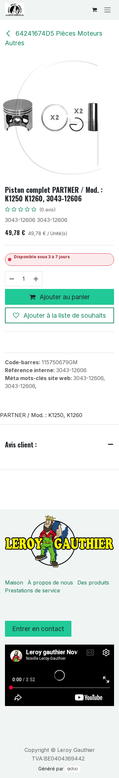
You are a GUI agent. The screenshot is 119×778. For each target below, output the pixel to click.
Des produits (93, 582)
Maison (14, 582)
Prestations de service (32, 590)
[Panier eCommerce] (94, 9)
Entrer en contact (38, 629)
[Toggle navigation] (107, 10)
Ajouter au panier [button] (64, 297)
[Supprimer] (11, 278)
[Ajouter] (36, 278)
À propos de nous (50, 582)
